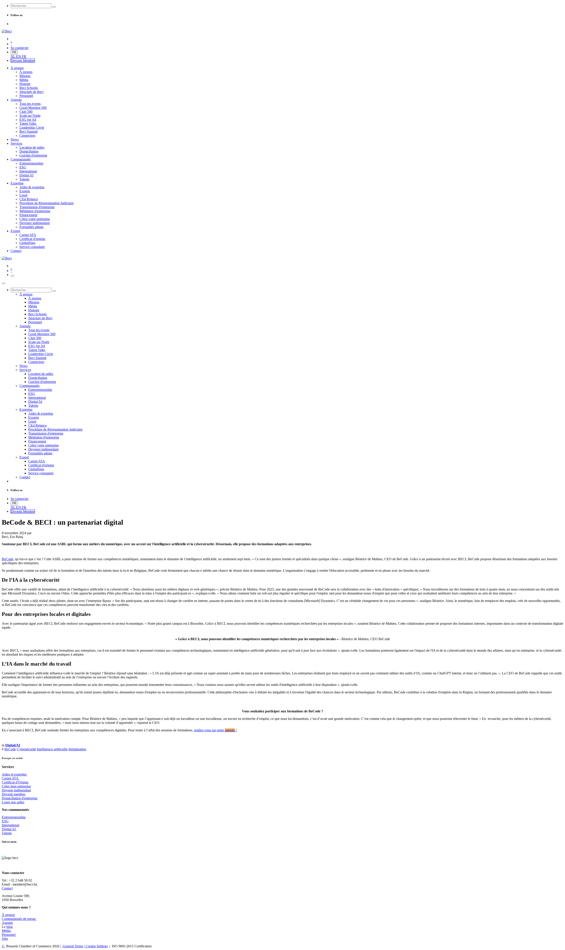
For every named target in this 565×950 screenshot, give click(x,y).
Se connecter (19, 48)
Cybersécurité (26, 749)
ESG (5, 821)
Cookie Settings (96, 946)
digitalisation (77, 749)
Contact (7, 888)
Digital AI (9, 829)
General (72, 946)
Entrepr (14, 817)
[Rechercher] (54, 7)
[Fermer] (3, 283)
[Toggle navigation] (12, 275)
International (10, 825)
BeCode (7, 559)
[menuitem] (13, 56)
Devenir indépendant (16, 790)
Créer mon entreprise (16, 786)
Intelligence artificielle (52, 749)
